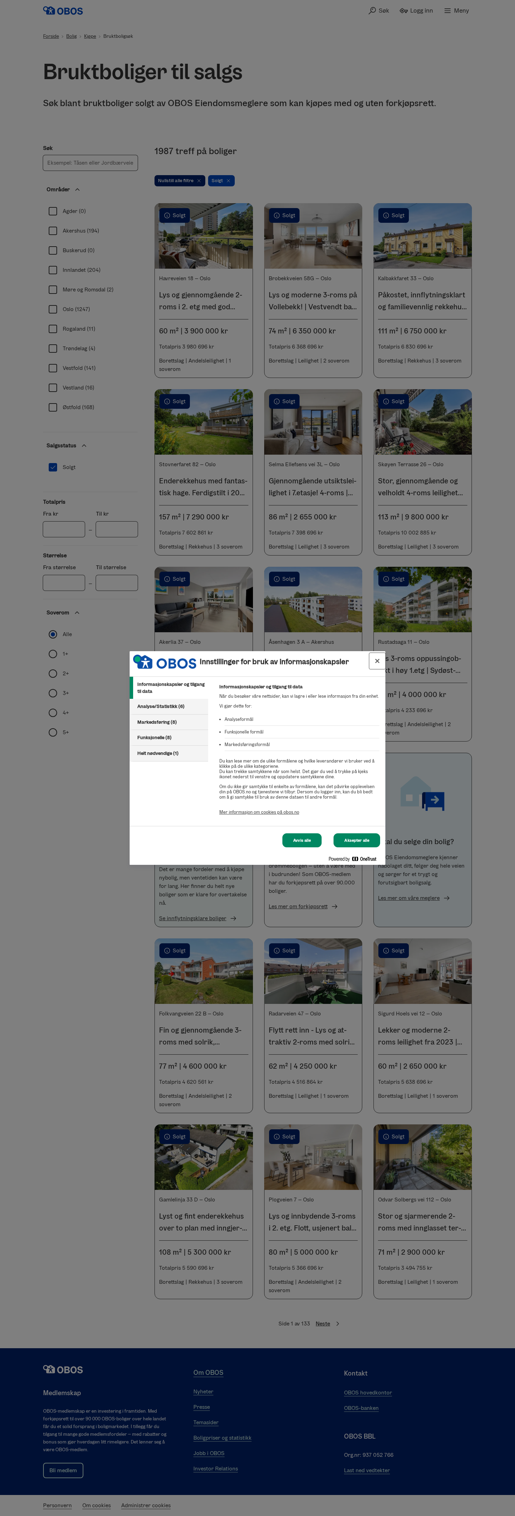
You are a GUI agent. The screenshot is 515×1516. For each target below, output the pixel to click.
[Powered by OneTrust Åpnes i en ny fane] (355, 860)
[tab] (169, 688)
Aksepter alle (356, 840)
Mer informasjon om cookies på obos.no (259, 812)
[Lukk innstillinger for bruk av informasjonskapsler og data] (377, 661)
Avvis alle (302, 840)
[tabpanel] (299, 753)
